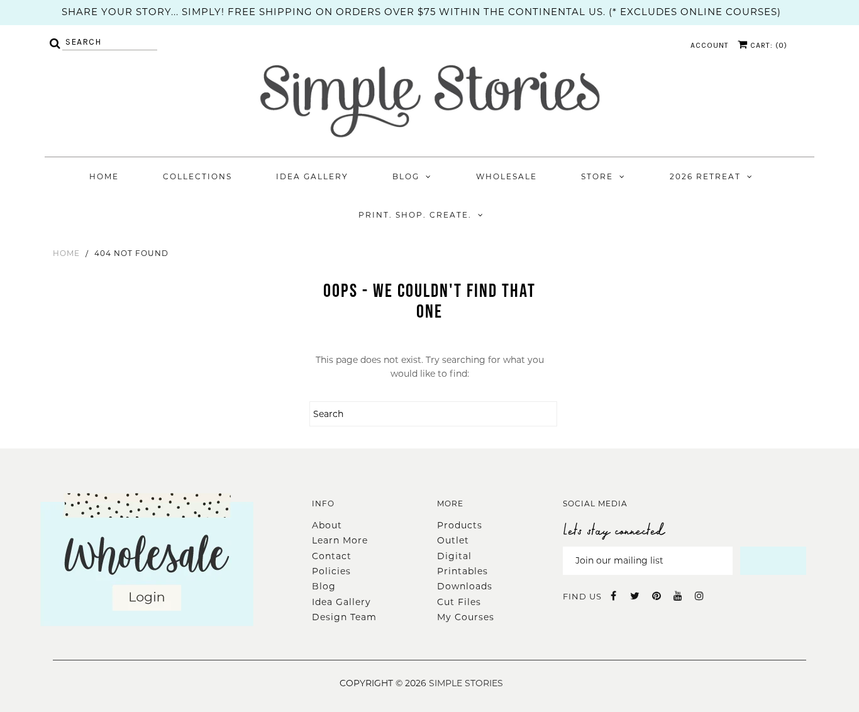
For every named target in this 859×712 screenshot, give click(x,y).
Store (597, 176)
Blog (405, 176)
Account (709, 45)
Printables (462, 571)
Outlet (453, 540)
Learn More (340, 540)
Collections (197, 176)
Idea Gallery (312, 176)
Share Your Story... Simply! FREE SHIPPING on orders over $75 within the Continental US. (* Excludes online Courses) (421, 12)
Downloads (464, 586)
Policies (331, 571)
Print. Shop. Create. (415, 215)
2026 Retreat (705, 176)
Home (104, 176)
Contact (332, 556)
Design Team (344, 617)
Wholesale (506, 176)
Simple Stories (466, 683)
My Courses (465, 617)
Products (459, 525)
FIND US (582, 596)
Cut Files (459, 602)
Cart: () (767, 45)
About (327, 525)
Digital (454, 556)
